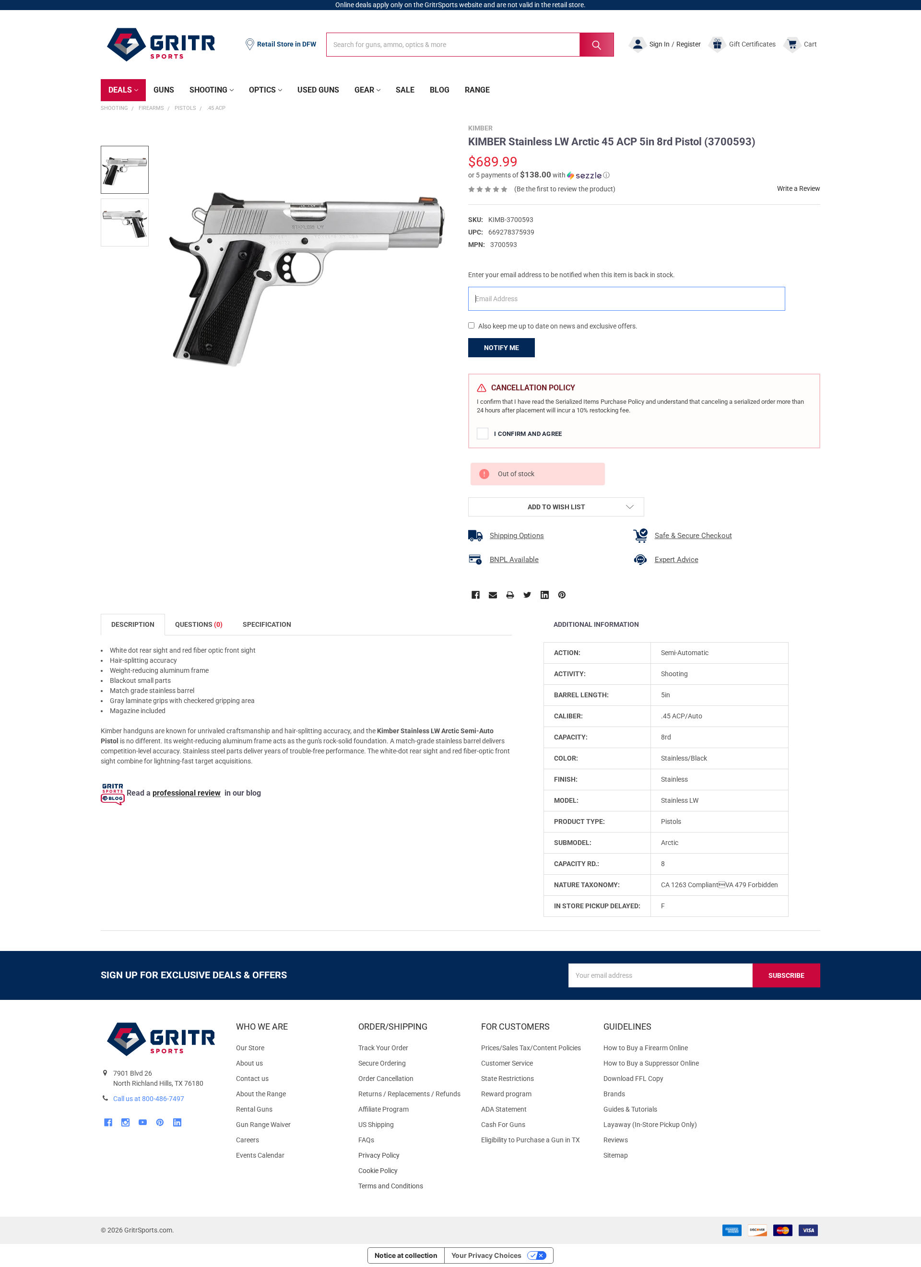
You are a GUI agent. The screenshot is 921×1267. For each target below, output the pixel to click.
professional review (187, 793)
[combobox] (470, 45)
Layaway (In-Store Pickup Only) (650, 1124)
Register (688, 44)
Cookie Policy (411, 1171)
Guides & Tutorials (630, 1109)
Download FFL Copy (633, 1078)
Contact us (252, 1078)
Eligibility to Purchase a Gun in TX (530, 1140)
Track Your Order (383, 1048)
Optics (262, 89)
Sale (405, 89)
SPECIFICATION (267, 624)
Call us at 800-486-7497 (148, 1099)
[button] (539, 175)
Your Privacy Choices (486, 1255)
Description (132, 624)
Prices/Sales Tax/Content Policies (531, 1048)
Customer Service (507, 1063)
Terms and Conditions (411, 1186)
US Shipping (376, 1124)
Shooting (208, 89)
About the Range (261, 1094)
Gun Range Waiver (263, 1124)
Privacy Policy (411, 1155)
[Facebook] (475, 594)
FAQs (366, 1140)
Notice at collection (406, 1255)
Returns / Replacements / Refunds (409, 1094)
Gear (364, 89)
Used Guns (318, 89)
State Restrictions (507, 1078)
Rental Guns (254, 1109)
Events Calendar (260, 1155)
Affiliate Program (383, 1109)
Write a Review (798, 188)
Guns (164, 89)
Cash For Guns (503, 1124)
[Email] (492, 594)
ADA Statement (504, 1109)
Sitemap (615, 1155)
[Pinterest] (562, 594)
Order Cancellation (385, 1078)
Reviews (615, 1140)
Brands (614, 1094)
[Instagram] (125, 1122)
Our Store (250, 1048)
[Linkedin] (544, 594)
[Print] (510, 594)
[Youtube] (142, 1122)
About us (249, 1063)
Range (477, 89)
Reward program (506, 1094)
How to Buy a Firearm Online (645, 1048)
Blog (439, 89)
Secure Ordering (382, 1063)
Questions (199, 624)
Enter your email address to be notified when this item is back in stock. (571, 275)
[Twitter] (527, 594)
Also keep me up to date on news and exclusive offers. (558, 326)
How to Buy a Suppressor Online (651, 1063)
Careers (247, 1140)
